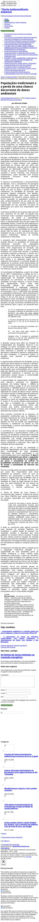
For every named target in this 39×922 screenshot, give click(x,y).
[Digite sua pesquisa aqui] (1, 5)
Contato (7, 28)
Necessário (6, 891)
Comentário (4, 675)
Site (2, 697)
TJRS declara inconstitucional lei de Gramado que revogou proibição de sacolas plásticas (18, 806)
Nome (3, 690)
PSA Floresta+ (8, 647)
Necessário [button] (4, 889)
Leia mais (28, 857)
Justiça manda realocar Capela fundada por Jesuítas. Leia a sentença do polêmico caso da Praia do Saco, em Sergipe (21, 824)
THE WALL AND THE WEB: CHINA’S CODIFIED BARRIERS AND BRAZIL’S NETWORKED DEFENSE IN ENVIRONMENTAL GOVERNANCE (20, 47)
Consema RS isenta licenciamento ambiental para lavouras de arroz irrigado (21, 755)
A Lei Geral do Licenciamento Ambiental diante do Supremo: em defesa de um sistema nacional (20, 38)
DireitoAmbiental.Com (8, 98)
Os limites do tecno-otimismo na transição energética (18, 656)
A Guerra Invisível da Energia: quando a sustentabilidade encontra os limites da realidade (20, 73)
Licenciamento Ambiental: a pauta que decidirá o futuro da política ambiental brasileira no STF (20, 42)
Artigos (6, 21)
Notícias (3, 100)
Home (6, 19)
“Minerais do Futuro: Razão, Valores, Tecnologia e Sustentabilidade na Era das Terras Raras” (20, 64)
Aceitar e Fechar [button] (6, 858)
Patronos (7, 24)
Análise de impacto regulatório (14, 645)
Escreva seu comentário (14, 100)
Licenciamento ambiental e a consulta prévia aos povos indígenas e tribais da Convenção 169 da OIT (19, 632)
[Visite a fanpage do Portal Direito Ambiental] (16, 16)
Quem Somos (8, 26)
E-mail (3, 693)
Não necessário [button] (6, 906)
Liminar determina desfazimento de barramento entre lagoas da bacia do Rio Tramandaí (20, 772)
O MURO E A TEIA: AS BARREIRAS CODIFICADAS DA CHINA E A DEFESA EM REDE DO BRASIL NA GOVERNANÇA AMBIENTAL (20, 60)
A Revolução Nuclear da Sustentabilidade (17, 44)
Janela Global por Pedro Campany (15, 22)
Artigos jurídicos (11, 77)
